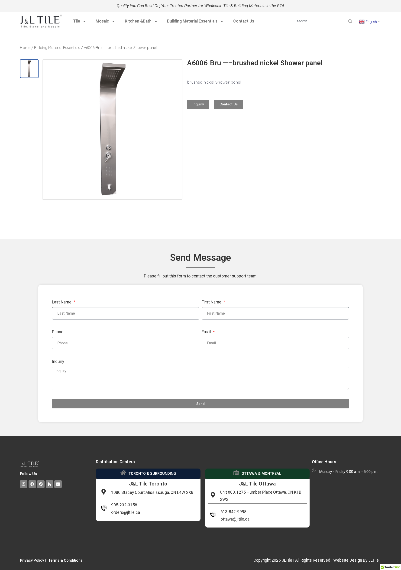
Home (25, 47)
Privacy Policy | (33, 560)
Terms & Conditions (65, 560)
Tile (76, 21)
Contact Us (243, 21)
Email (207, 331)
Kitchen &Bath (138, 21)
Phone (57, 331)
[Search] (350, 21)
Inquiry (58, 361)
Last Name (62, 302)
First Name (212, 302)
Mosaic (102, 21)
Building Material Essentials (192, 21)
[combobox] (321, 21)
